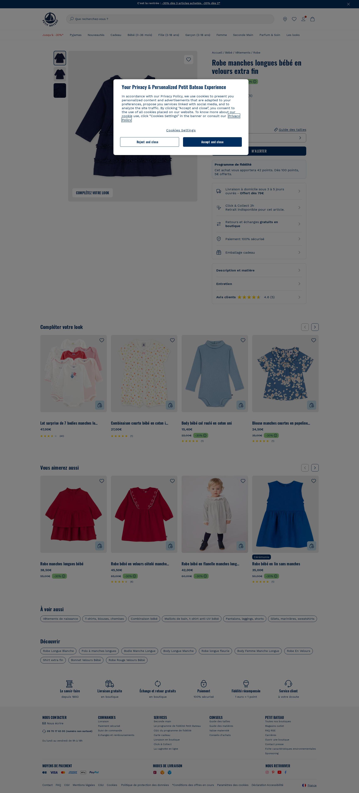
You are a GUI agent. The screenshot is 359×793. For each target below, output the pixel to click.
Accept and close (212, 142)
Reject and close (147, 142)
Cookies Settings (181, 130)
